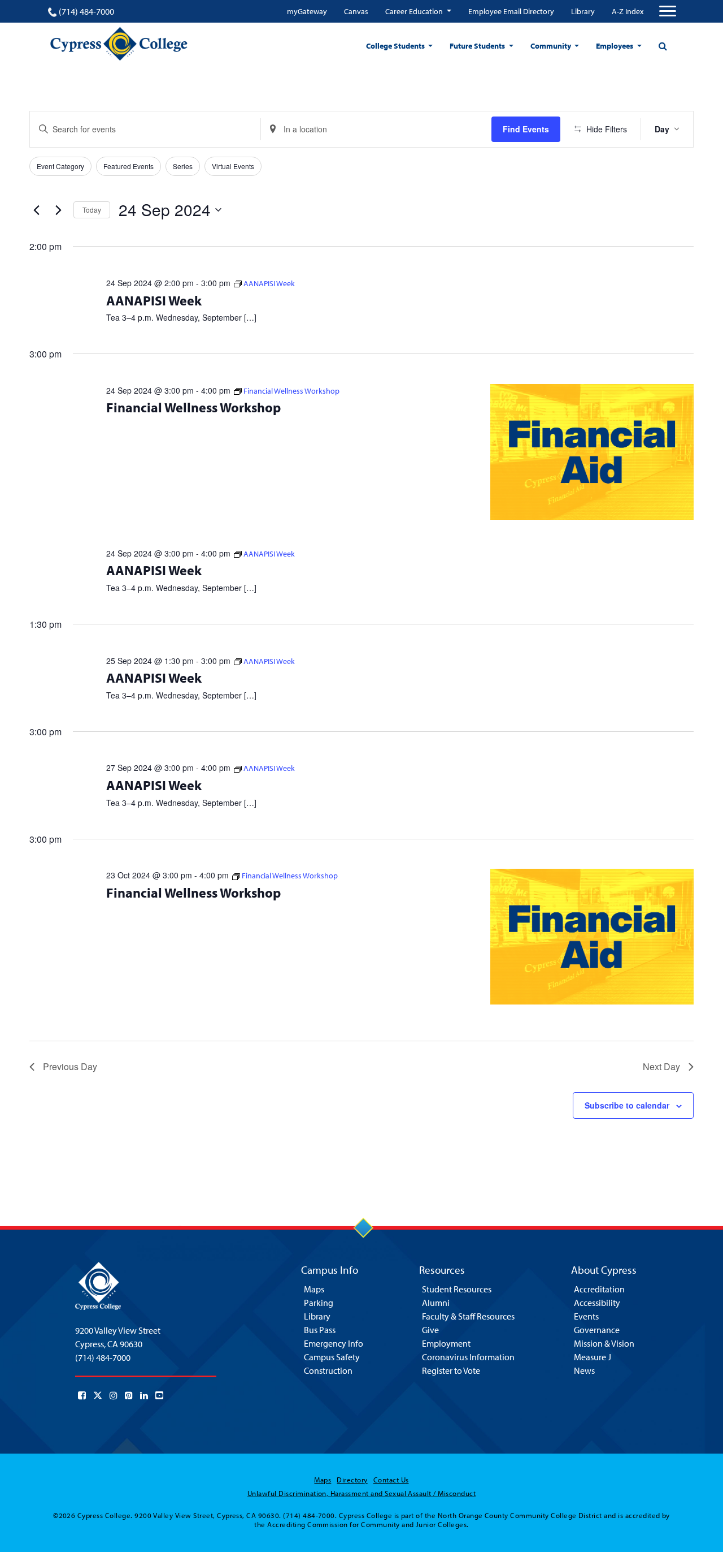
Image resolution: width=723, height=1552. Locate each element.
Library (583, 11)
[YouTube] (159, 1395)
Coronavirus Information (468, 1357)
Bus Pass (320, 1329)
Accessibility (597, 1302)
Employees (615, 46)
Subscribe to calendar (627, 1105)
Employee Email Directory (511, 11)
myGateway (307, 11)
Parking (318, 1302)
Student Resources (456, 1289)
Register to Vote (451, 1370)
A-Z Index (627, 11)
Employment (446, 1343)
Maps (314, 1289)
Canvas (356, 11)
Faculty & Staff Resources (468, 1316)
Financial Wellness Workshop (193, 407)
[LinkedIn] (144, 1395)
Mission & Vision (604, 1343)
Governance (597, 1329)
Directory (352, 1479)
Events (586, 1316)
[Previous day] (36, 210)
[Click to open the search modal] (662, 46)
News (584, 1370)
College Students (396, 46)
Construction (328, 1370)
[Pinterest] (129, 1395)
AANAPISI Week (154, 300)
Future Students (478, 46)
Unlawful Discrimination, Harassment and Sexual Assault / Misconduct (361, 1493)
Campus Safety (332, 1357)
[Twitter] (97, 1395)
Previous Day (70, 1066)
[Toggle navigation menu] (667, 11)
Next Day (661, 1066)
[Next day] (58, 210)
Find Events (526, 129)
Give (430, 1329)
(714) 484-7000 (86, 11)
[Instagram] (113, 1395)
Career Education (415, 11)
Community (551, 46)
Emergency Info (333, 1343)
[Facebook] (82, 1395)
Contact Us (391, 1479)
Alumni (436, 1302)
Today (91, 209)
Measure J (592, 1357)
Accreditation (599, 1289)
